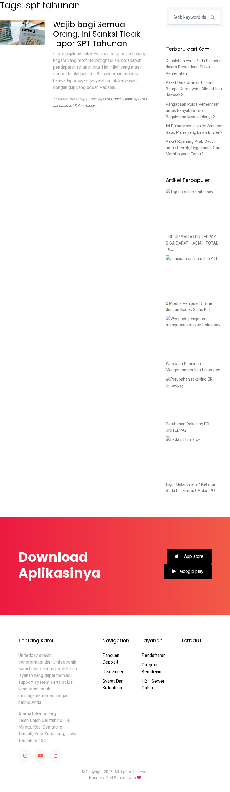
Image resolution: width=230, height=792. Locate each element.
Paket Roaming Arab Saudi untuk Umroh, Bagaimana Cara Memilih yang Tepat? (194, 147)
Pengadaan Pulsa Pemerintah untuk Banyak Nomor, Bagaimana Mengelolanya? (193, 110)
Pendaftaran (153, 655)
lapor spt (105, 99)
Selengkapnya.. (86, 105)
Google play (191, 571)
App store (193, 556)
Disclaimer (112, 671)
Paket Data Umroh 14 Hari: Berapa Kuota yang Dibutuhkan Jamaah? (194, 89)
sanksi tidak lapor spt (130, 99)
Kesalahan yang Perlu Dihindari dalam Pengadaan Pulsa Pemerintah (194, 67)
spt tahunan (62, 105)
